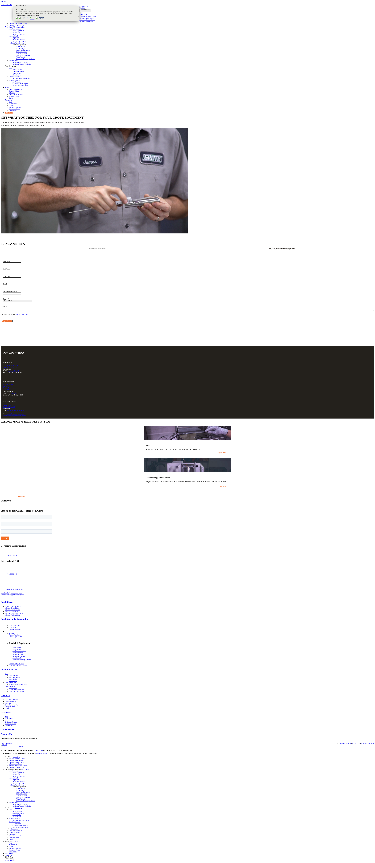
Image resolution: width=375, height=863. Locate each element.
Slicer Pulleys (16, 75)
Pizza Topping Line (15, 29)
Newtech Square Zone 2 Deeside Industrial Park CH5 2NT (10, 387)
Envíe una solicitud (42, 753)
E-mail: (3, 593)
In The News (13, 103)
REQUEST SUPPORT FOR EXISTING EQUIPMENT (282, 248)
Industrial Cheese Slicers (87, 20)
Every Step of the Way (16, 94)
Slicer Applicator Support (20, 85)
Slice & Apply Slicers (19, 41)
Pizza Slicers (16, 32)
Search (21, 747)
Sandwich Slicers (21, 52)
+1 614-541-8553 (11, 555)
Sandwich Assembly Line (16, 43)
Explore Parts (222, 452)
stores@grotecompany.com (15, 410)
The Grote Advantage (15, 89)
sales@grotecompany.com (15, 414)
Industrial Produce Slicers (16, 25)
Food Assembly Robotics (20, 62)
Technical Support (14, 80)
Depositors (15, 38)
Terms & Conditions (368, 743)
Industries (12, 93)
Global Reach (83, 6)
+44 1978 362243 (13, 393)
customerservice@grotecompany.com (14, 415)
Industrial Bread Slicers (86, 18)
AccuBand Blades (18, 71)
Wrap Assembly (21, 57)
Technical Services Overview (21, 78)
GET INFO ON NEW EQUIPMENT (97, 248)
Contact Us (9, 113)
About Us (8, 87)
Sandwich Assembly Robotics (25, 59)
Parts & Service (9, 669)
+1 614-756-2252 (13, 371)
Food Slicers (83, 14)
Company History (14, 91)
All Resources (16, 82)
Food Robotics (13, 60)
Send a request (38, 750)
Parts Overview (17, 69)
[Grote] (3, 1)
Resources (8, 100)
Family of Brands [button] (20, 5)
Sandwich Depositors (23, 50)
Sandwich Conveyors (23, 55)
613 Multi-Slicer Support (20, 84)
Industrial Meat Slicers (86, 21)
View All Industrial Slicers (87, 16)
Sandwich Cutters (21, 53)
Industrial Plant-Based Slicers (18, 23)
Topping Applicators (18, 34)
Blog (10, 102)
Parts (10, 68)
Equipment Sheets (14, 109)
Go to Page (16, 757)
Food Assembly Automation (15, 27)
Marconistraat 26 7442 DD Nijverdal (9, 406)
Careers (11, 98)
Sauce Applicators (18, 31)
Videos (11, 105)
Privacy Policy (357, 743)
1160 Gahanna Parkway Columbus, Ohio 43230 (10, 366)
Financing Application (346, 743)
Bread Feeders (20, 46)
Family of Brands (14, 96)
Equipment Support (15, 107)
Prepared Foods (13, 36)
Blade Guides (16, 73)
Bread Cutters (20, 48)
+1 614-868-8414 (6, 5)
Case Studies (13, 110)
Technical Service (14, 76)
